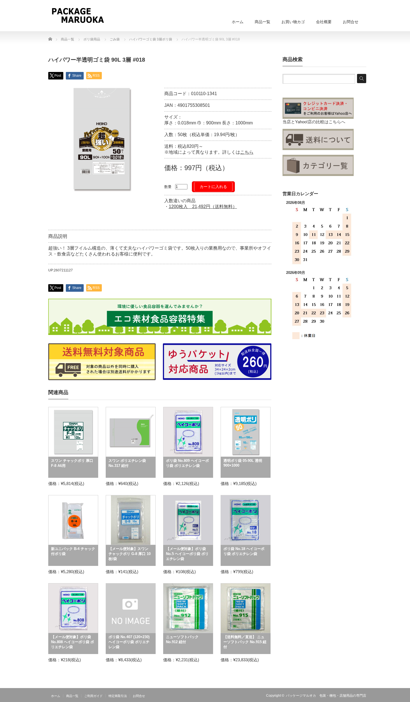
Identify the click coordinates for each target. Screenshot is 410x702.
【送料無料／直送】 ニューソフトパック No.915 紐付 (244, 642)
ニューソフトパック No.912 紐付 (182, 639)
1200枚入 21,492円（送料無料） (203, 206)
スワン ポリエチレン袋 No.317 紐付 (127, 463)
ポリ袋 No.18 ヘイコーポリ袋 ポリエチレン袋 (243, 551)
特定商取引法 (117, 696)
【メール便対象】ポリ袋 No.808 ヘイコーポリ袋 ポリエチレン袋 (72, 642)
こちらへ (337, 121)
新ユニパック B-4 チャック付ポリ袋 (73, 551)
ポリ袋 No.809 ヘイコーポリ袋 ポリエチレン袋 (187, 463)
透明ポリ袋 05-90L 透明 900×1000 (242, 463)
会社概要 (324, 22)
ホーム (237, 22)
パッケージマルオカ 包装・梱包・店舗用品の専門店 (326, 696)
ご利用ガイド (93, 696)
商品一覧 (262, 22)
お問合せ (350, 22)
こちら (247, 152)
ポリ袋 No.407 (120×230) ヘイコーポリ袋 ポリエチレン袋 (128, 642)
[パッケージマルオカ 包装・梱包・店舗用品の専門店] (77, 15)
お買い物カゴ (293, 22)
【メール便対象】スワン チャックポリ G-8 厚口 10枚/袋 (129, 554)
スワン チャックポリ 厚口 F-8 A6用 (72, 463)
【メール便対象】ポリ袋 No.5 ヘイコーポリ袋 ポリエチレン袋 (187, 554)
